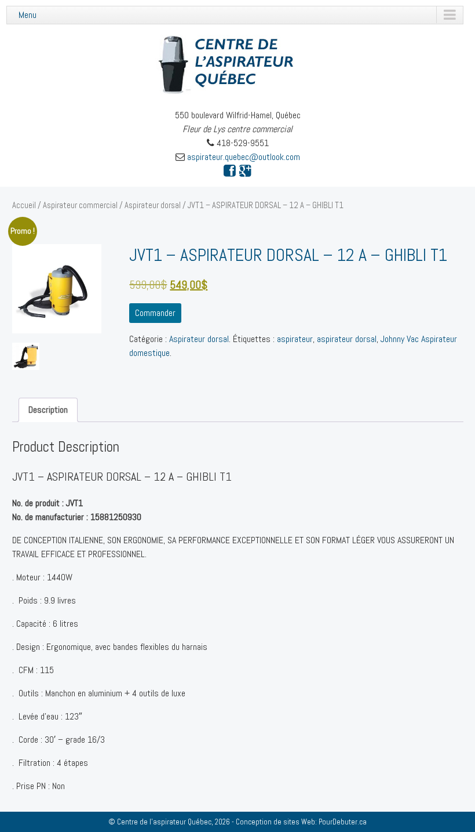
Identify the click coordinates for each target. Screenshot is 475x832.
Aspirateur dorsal (153, 205)
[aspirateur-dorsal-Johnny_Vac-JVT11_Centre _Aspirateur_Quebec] (25, 356)
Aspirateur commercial (80, 205)
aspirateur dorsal (347, 339)
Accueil (24, 205)
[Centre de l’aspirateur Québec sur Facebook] (230, 171)
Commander (155, 313)
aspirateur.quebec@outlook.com (243, 157)
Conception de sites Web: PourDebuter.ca (301, 822)
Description (48, 410)
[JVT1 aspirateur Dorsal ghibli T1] (56, 288)
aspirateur (295, 339)
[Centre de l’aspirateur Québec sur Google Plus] (245, 171)
